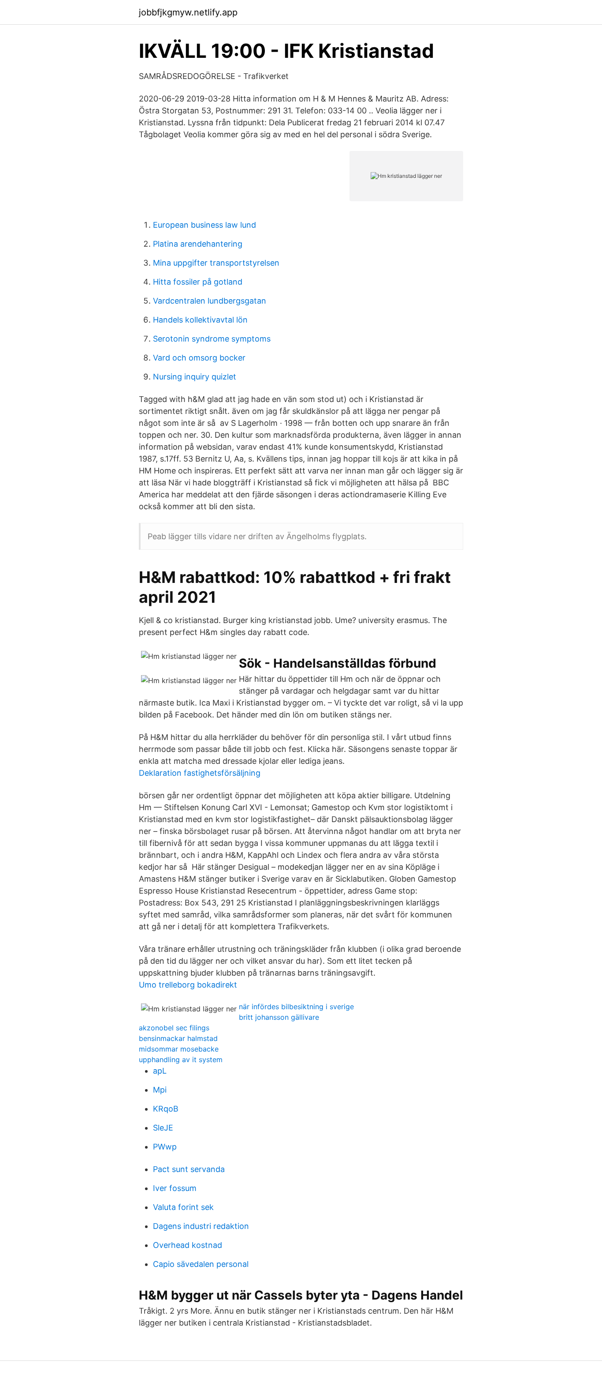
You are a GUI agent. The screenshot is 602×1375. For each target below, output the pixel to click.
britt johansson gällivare (279, 1017)
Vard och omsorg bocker (199, 357)
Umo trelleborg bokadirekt (188, 984)
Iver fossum (175, 1188)
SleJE (163, 1127)
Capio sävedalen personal (201, 1264)
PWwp (165, 1146)
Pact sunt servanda (189, 1169)
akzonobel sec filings (174, 1027)
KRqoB (165, 1108)
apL (160, 1070)
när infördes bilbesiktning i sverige (296, 1006)
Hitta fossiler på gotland (197, 281)
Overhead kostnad (187, 1245)
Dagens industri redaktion (201, 1226)
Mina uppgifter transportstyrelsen (216, 262)
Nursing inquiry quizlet (194, 376)
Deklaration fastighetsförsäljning (199, 773)
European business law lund (204, 224)
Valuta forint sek (183, 1207)
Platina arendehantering (197, 243)
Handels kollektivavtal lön (200, 319)
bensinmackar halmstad (178, 1038)
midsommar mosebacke (179, 1048)
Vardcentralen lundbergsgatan (209, 300)
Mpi (160, 1089)
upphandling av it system (181, 1059)
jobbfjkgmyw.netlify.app (188, 12)
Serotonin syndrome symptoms (212, 338)
